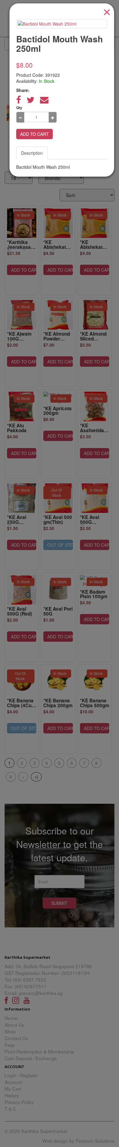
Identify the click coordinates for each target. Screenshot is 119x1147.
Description (32, 153)
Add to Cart (34, 134)
